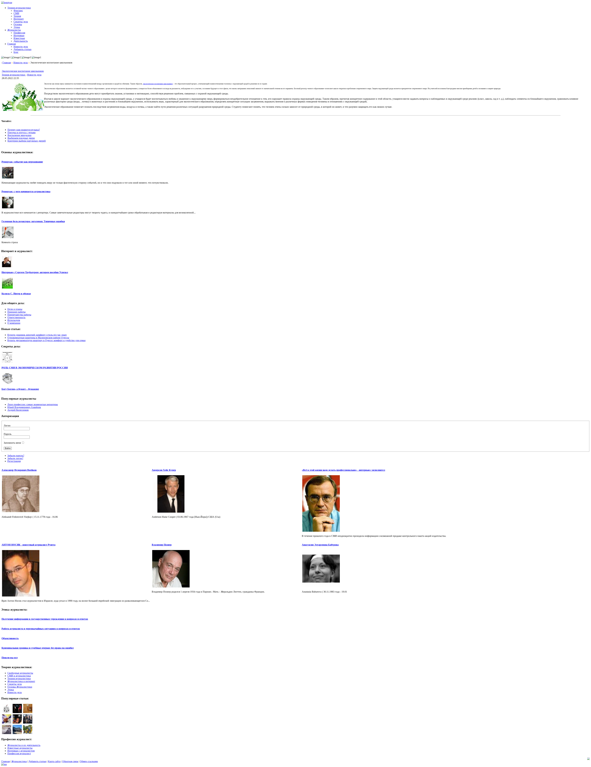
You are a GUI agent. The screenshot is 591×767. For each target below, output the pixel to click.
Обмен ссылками (89, 761)
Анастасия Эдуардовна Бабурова (320, 544)
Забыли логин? (15, 458)
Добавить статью (37, 761)
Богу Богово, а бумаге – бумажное (20, 389)
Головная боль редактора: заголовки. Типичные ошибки (33, 221)
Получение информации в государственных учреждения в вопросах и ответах (45, 619)
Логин (7, 425)
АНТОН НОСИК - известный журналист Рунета (28, 544)
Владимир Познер (162, 544)
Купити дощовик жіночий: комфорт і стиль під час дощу (37, 335)
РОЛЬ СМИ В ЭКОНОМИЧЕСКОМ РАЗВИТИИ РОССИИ (35, 367)
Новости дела (20, 62)
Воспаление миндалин (19, 135)
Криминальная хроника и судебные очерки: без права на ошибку (38, 648)
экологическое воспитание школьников (158, 84)
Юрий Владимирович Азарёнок (24, 407)
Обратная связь (70, 761)
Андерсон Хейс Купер (164, 470)
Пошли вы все (10, 657)
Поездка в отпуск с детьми (22, 132)
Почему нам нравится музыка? (24, 129)
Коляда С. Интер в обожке (16, 293)
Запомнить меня (12, 442)
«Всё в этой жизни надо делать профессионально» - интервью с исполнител (343, 470)
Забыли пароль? (15, 455)
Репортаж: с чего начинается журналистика (26, 191)
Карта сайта (54, 761)
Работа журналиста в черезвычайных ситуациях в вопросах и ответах (41, 628)
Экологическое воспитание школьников (23, 71)
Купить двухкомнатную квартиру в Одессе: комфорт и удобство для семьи (46, 340)
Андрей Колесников (18, 410)
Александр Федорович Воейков (19, 470)
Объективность (10, 638)
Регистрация (14, 461)
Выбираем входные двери (21, 138)
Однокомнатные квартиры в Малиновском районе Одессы (38, 337)
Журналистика (19, 761)
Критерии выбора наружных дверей (27, 141)
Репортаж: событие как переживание (22, 161)
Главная (6, 62)
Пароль (7, 434)
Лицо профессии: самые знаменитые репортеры (32, 404)
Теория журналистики (14, 74)
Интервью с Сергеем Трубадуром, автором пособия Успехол (35, 272)
